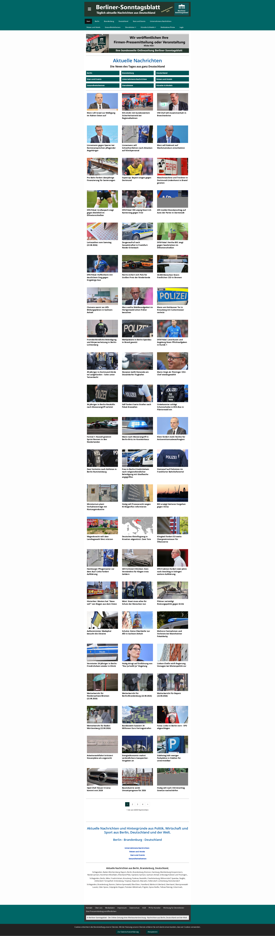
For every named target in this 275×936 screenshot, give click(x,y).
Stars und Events (139, 21)
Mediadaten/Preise (168, 27)
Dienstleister (130, 27)
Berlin (97, 21)
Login (182, 27)
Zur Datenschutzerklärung (128, 932)
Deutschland (123, 21)
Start (88, 21)
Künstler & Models (148, 27)
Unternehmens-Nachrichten (160, 21)
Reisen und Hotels (93, 27)
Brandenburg (109, 21)
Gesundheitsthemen (112, 27)
